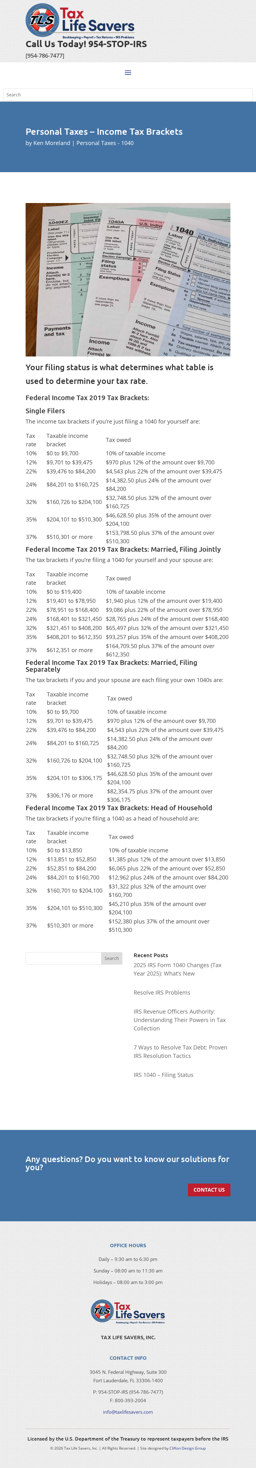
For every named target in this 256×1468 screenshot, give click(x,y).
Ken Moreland (51, 143)
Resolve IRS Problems (162, 992)
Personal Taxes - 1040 (105, 143)
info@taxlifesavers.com (128, 1412)
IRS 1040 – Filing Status (164, 1074)
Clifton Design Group (188, 1448)
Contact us (209, 1189)
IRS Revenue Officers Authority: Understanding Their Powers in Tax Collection (180, 1020)
